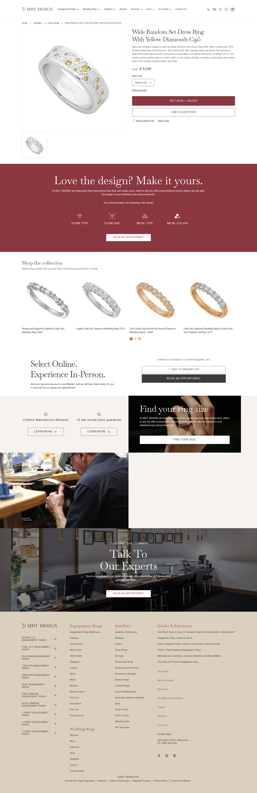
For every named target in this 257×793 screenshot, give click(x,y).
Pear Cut (74, 710)
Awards (123, 9)
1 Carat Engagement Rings (35, 714)
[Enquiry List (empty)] (226, 9)
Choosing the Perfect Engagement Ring (178, 662)
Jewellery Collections (126, 632)
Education (162, 689)
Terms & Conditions (180, 781)
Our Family (163, 9)
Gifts (117, 704)
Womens (74, 735)
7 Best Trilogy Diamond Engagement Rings (179, 650)
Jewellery (108, 9)
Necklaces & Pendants (126, 668)
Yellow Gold (76, 656)
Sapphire (74, 662)
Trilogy (73, 668)
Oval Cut (74, 698)
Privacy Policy (160, 781)
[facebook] (159, 755)
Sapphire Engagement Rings (36, 676)
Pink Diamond (77, 716)
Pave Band (75, 704)
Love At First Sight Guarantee (79, 781)
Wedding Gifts (122, 722)
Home (25, 23)
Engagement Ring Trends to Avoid (175, 638)
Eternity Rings (122, 680)
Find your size (139, 90)
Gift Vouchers (122, 728)
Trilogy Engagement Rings (35, 667)
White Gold (76, 650)
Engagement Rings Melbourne (85, 632)
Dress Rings (53, 23)
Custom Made (77, 771)
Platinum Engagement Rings (36, 658)
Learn (149, 9)
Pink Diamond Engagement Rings (34, 695)
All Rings (119, 638)
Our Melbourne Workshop (170, 698)
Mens (72, 674)
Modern (74, 686)
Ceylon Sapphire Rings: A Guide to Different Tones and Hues (189, 644)
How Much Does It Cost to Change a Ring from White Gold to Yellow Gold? (196, 632)
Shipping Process (141, 781)
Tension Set (76, 644)
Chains (118, 644)
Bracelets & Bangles (125, 674)
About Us (162, 716)
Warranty (102, 781)
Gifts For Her (122, 710)
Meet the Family (166, 680)
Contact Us (181, 9)
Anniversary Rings (124, 662)
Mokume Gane (77, 692)
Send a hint (163, 121)
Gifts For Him (122, 716)
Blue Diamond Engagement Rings (34, 705)
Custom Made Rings (125, 692)
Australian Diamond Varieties (130, 698)
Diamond (74, 747)
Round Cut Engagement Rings (34, 639)
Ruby (72, 753)
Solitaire (74, 638)
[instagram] (166, 755)
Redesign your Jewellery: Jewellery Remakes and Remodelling (189, 656)
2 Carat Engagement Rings (35, 723)
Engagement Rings (67, 9)
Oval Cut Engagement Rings (36, 648)
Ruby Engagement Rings (33, 686)
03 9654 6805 (164, 734)
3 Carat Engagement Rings (35, 733)
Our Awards (163, 671)
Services (135, 9)
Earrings (119, 656)
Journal (161, 707)
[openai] (174, 755)
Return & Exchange (120, 781)
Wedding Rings (90, 9)
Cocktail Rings (122, 686)
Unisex (73, 765)
